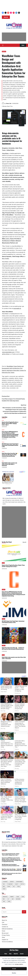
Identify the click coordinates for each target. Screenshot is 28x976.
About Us (4, 920)
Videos (3, 451)
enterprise (17, 380)
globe (23, 896)
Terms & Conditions (7, 941)
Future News (10, 884)
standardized (17, 386)
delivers (17, 378)
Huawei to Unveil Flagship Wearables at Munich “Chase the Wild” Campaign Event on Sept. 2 (10, 423)
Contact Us (5, 926)
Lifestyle (22, 884)
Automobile (5, 881)
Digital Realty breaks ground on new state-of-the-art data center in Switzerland (9, 464)
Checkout (4, 924)
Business (4, 51)
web (17, 388)
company (12, 896)
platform (15, 384)
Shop (3, 937)
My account (5, 933)
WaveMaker (5, 153)
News (4, 886)
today (7, 388)
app (17, 376)
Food (3, 420)
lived (3, 384)
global (17, 896)
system (4, 388)
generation (4, 382)
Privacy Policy (6, 935)
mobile (6, 384)
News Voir (9, 103)
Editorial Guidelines (7, 929)
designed (4, 380)
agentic (7, 376)
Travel (3, 442)
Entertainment (19, 881)
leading (18, 382)
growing (14, 382)
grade (9, 382)
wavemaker (13, 388)
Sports (8, 886)
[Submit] (24, 911)
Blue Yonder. (5, 258)
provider (4, 386)
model (10, 384)
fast (21, 380)
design (21, 378)
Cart (3, 922)
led (21, 382)
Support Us (5, 939)
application (21, 376)
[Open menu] (3, 45)
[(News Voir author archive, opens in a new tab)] (3, 104)
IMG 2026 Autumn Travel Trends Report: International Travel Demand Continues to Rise (10, 445)
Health (3, 429)
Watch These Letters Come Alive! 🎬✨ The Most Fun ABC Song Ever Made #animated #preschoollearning (10, 455)
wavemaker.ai (17, 308)
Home (3, 931)
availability (11, 378)
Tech (3, 461)
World (9, 901)
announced (12, 376)
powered (20, 384)
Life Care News (14, 950)
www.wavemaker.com (8, 352)
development (10, 380)
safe (8, 386)
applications (5, 378)
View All (24, 417)
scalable (11, 386)
